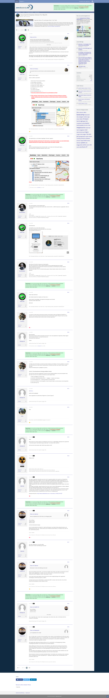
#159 (68, 603)
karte (83, 123)
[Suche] (92, 1)
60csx (78, 112)
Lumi (22, 16)
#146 (68, 262)
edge (88, 117)
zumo (84, 145)
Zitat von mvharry (34, 68)
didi (91, 80)
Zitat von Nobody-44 (34, 630)
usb (86, 142)
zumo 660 (79, 147)
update (83, 143)
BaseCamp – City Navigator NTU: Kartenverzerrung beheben (84, 45)
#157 (68, 542)
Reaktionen (20, 46)
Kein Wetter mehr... (82, 66)
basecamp (80, 114)
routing (78, 138)
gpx (84, 121)
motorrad (87, 127)
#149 (68, 332)
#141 (68, 33)
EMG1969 (38, 187)
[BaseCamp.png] (50, 113)
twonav (79, 142)
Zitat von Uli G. (33, 37)
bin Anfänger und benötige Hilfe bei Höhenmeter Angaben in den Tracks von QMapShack (84, 53)
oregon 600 (79, 134)
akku (85, 112)
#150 (68, 361)
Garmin (79, 121)
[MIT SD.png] (49, 167)
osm (90, 134)
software (87, 138)
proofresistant (80, 46)
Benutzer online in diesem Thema (23, 684)
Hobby (79, 64)
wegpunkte (79, 145)
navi (78, 130)
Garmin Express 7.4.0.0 (82, 103)
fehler (81, 119)
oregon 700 (85, 134)
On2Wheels (80, 67)
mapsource (81, 127)
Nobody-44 (39, 345)
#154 (68, 455)
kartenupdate (80, 125)
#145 (68, 223)
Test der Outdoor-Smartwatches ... (54, 26)
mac (89, 125)
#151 (68, 388)
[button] (19, 679)
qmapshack (82, 136)
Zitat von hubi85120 (34, 607)
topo (82, 140)
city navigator (80, 117)
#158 (68, 562)
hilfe (86, 121)
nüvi (86, 130)
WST (79, 55)
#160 (68, 626)
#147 (68, 292)
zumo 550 (89, 145)
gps (82, 121)
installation (79, 123)
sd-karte (83, 138)
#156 (68, 510)
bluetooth (87, 115)
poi (78, 136)
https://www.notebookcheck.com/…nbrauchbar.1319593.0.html (49, 493)
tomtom (79, 140)
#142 (68, 65)
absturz (81, 112)
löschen (86, 125)
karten (87, 123)
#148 (68, 312)
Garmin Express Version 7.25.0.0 (84, 88)
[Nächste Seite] (28, 30)
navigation (82, 130)
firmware (85, 119)
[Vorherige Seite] (17, 30)
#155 (68, 477)
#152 (68, 407)
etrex (78, 119)
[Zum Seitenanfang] (107, 696)
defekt (85, 117)
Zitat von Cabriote (34, 514)
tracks (88, 140)
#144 (68, 203)
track (85, 140)
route (86, 136)
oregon (86, 132)
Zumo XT (84, 147)
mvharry (31, 390)
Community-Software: (54, 696)
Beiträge (19, 47)
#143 (68, 136)
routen (90, 136)
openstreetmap (80, 132)
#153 (68, 437)
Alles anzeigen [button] (49, 44)
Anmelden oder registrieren (84, 1)
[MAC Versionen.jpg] (49, 242)
